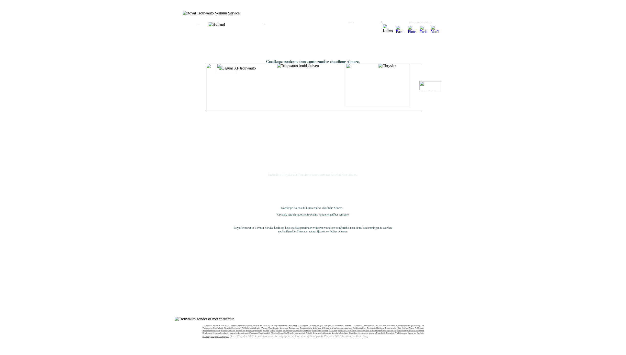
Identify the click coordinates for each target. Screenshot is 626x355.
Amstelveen (335, 328)
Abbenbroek (337, 326)
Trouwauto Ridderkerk (212, 328)
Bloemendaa (390, 328)
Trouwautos (357, 326)
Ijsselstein (224, 333)
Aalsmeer (317, 328)
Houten (216, 333)
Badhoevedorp (359, 328)
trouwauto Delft (260, 326)
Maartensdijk (264, 333)
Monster (399, 326)
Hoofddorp (251, 331)
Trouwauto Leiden (372, 326)
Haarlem (206, 331)
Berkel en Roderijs (416, 333)
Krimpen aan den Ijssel (220, 336)
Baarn (384, 331)
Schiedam (246, 328)
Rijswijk (227, 328)
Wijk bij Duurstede (314, 333)
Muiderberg (288, 331)
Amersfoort (375, 331)
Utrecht (290, 333)
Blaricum (380, 328)
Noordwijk (380, 333)
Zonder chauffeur (340, 333)
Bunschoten (412, 331)
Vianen (264, 328)
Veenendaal (300, 333)
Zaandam (333, 331)
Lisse (383, 326)
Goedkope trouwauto (359, 333)
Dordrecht (282, 326)
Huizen (266, 331)
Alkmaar (325, 328)
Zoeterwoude (306, 328)
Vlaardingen (273, 328)
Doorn (421, 331)
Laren (272, 331)
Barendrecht (224, 326)
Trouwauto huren (210, 326)
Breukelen (401, 331)
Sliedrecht (255, 328)
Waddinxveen (401, 333)
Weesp (325, 331)
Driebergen (207, 333)
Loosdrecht (243, 333)
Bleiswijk (248, 326)
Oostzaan (306, 331)
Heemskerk (215, 331)
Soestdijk (282, 333)
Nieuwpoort (419, 326)
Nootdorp (206, 336)
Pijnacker (390, 333)
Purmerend (317, 331)
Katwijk (318, 326)
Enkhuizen (419, 328)
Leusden (234, 333)
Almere (372, 333)
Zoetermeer (294, 328)
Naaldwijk (408, 326)
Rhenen (274, 333)
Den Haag (272, 326)
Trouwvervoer (237, 326)
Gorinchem (293, 326)
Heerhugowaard (228, 331)
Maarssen (253, 333)
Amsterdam (346, 328)
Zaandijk (342, 331)
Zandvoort (351, 331)
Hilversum (240, 331)
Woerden (327, 333)
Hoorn (259, 331)
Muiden (279, 331)
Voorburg (284, 328)
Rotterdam (236, 328)
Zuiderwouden (362, 331)
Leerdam (348, 326)
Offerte (430, 89)
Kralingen (326, 326)
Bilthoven (391, 331)
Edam (411, 328)
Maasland (391, 326)
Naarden (298, 331)
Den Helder (403, 328)
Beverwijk (371, 328)
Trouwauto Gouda (306, 326)
